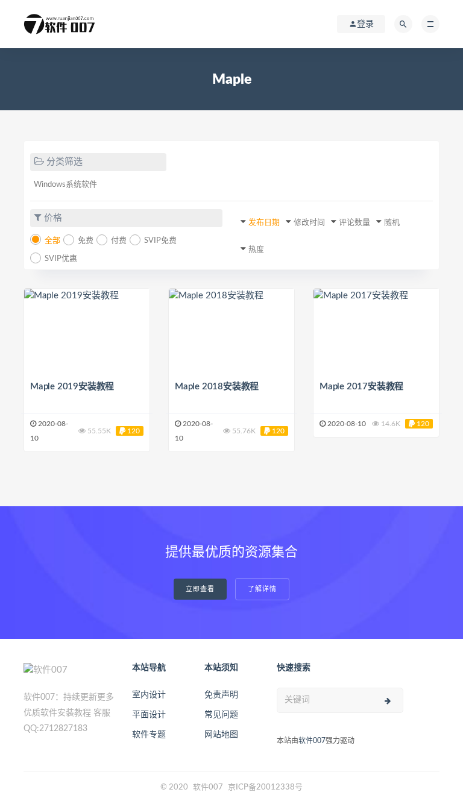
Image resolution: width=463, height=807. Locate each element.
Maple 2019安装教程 (72, 386)
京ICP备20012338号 (265, 787)
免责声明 (221, 695)
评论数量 (354, 223)
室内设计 (149, 695)
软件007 (312, 740)
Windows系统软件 (65, 185)
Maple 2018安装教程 (217, 386)
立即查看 (200, 589)
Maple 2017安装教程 (361, 386)
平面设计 (149, 715)
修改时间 (309, 223)
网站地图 (221, 734)
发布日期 (264, 223)
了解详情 (262, 589)
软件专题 (149, 734)
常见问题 (221, 715)
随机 (392, 223)
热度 (256, 250)
